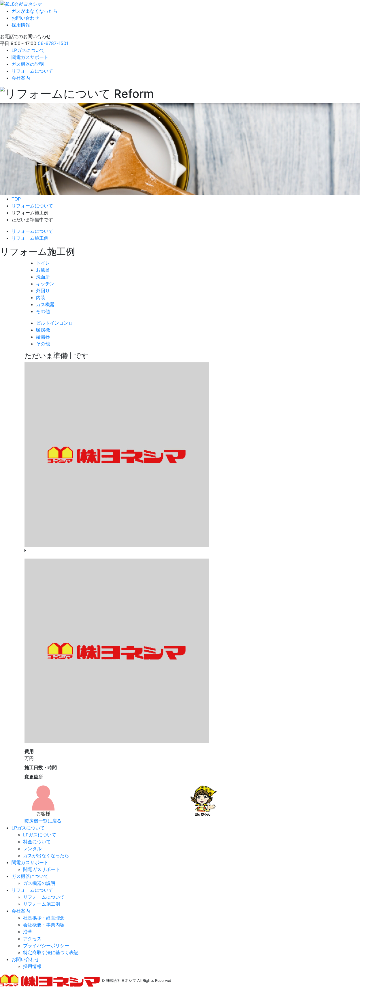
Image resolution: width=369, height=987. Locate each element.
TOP (16, 199)
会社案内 (21, 78)
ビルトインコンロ (54, 323)
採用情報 (21, 25)
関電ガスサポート (30, 57)
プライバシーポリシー (46, 945)
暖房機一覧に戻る (43, 821)
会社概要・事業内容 (44, 925)
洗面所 (43, 277)
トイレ (43, 263)
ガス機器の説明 (28, 64)
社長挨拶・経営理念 (44, 918)
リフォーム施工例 (30, 238)
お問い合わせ (25, 18)
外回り (43, 290)
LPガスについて (28, 50)
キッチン (45, 283)
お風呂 (43, 270)
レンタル (32, 848)
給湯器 (43, 337)
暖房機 (43, 330)
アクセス (32, 938)
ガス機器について (30, 876)
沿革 (27, 931)
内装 (40, 297)
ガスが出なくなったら (35, 11)
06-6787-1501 (53, 43)
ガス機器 (45, 304)
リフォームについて (32, 71)
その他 (43, 311)
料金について (37, 841)
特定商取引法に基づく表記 (50, 952)
